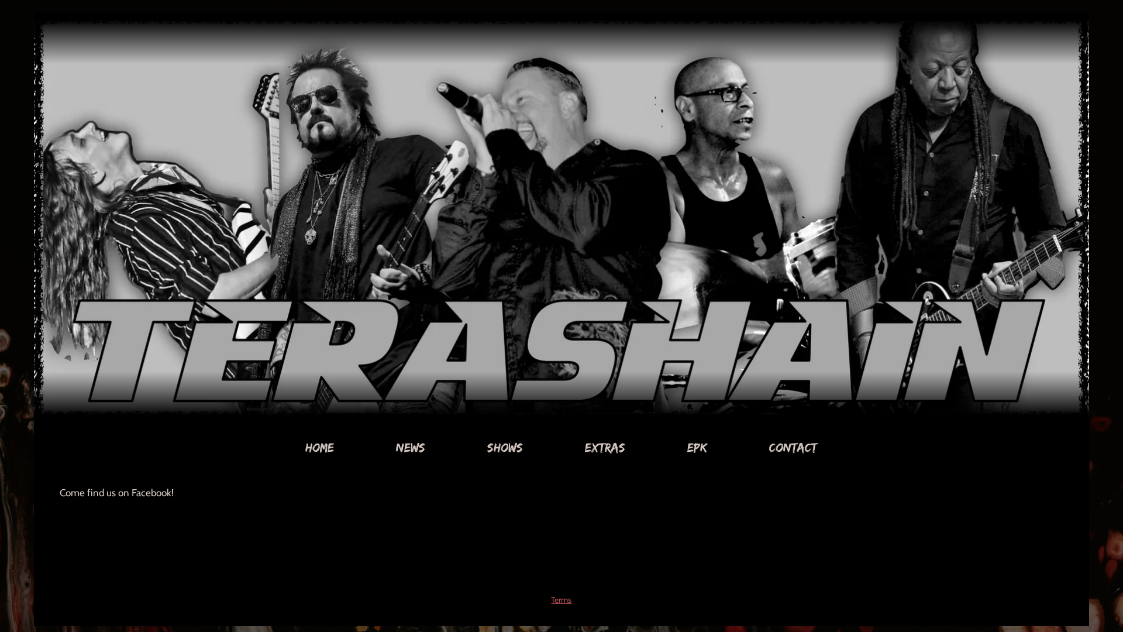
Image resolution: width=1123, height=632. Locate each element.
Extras (605, 447)
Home (319, 447)
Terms (561, 600)
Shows (505, 447)
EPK (697, 447)
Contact (793, 447)
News (410, 447)
